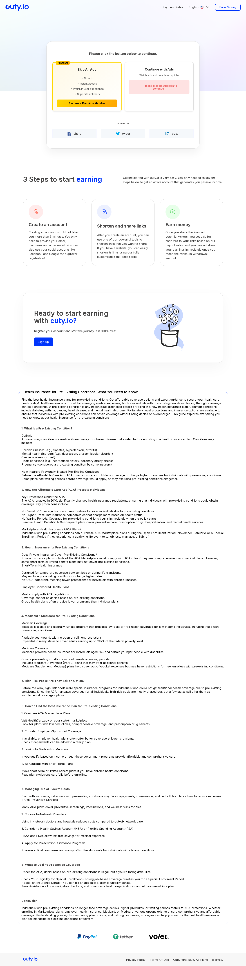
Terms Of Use (159, 959)
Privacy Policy (136, 959)
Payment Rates (172, 7)
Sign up (43, 342)
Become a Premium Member (87, 103)
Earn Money (227, 7)
